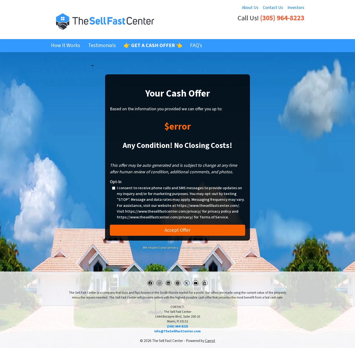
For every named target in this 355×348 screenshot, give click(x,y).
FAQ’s (196, 45)
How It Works (65, 45)
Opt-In (115, 182)
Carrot (210, 340)
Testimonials (102, 45)
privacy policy (202, 247)
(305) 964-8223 (282, 18)
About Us (250, 8)
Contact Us (273, 8)
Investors (295, 8)
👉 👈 (153, 45)
